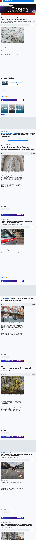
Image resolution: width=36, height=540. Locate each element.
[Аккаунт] (35, 1)
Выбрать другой (4, 5)
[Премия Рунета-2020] (11, 1)
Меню (1, 1)
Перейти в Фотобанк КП (10, 395)
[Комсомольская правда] (6, 0)
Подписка (33, 2)
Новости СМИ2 (3, 114)
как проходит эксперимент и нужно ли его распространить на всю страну (16, 83)
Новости (1, 144)
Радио (26, 2)
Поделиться (33, 153)
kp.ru (22, 94)
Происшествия (4, 144)
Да (1, 5)
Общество (2, 131)
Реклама (30, 2)
